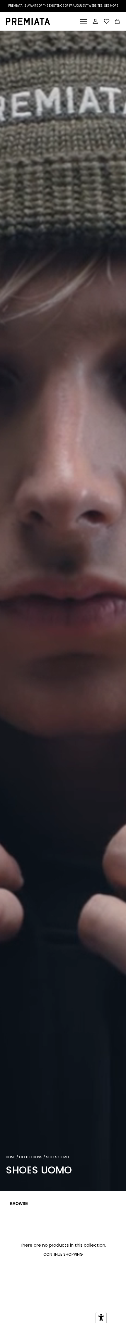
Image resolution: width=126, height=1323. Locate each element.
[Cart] (117, 22)
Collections (30, 1157)
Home (11, 1157)
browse (19, 1203)
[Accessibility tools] (101, 1317)
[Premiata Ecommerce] (28, 23)
